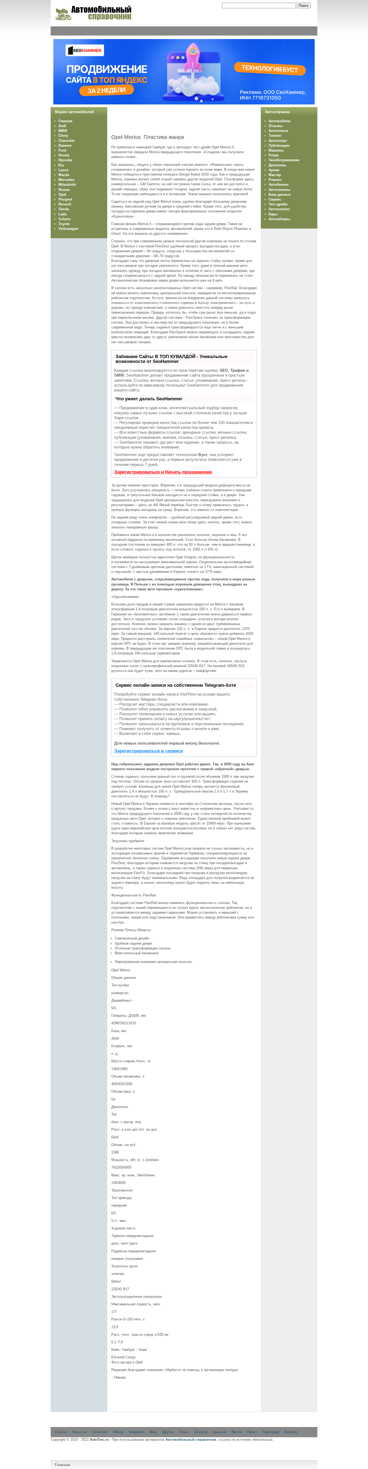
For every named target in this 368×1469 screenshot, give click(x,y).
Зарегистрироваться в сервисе (148, 750)
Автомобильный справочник (190, 1440)
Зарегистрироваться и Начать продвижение (163, 472)
